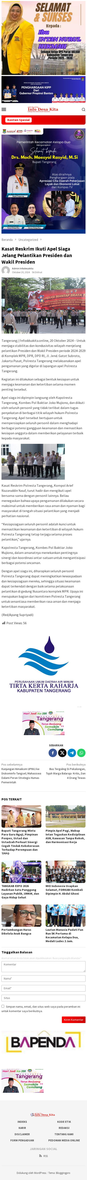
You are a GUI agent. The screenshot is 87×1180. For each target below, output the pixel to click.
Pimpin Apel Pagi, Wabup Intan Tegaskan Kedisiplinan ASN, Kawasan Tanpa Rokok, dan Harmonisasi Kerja (65, 836)
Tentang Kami (63, 1134)
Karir (22, 1128)
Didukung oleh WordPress (31, 1173)
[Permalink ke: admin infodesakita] (5, 270)
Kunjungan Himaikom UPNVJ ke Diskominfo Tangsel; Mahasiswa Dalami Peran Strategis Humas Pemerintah (21, 773)
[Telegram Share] (72, 753)
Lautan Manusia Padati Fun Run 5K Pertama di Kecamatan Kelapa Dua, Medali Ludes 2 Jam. (64, 935)
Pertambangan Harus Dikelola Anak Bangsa (16, 931)
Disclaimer (22, 1134)
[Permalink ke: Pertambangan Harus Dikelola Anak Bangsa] (21, 916)
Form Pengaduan (22, 1140)
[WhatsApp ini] (81, 753)
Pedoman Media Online (64, 1140)
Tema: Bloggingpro (59, 1173)
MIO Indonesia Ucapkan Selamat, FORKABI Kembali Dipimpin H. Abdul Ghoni (64, 889)
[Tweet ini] (62, 753)
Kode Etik (64, 1122)
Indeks (22, 1122)
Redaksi (64, 1128)
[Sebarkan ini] (53, 753)
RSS (46, 1156)
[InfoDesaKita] (43, 109)
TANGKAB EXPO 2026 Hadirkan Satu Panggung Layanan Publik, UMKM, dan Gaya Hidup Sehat (20, 891)
